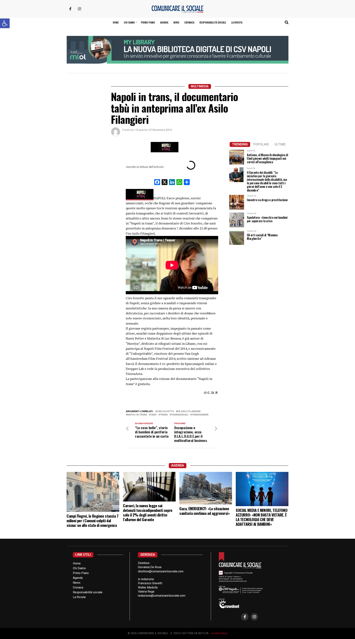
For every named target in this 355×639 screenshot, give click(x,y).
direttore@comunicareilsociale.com (160, 571)
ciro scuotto (165, 411)
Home (116, 22)
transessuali (179, 415)
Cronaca (189, 22)
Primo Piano (148, 22)
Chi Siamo (79, 568)
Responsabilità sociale (213, 22)
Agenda (164, 22)
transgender (200, 415)
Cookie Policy (219, 633)
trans (164, 415)
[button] (5, 23)
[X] (164, 182)
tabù (153, 415)
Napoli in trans (137, 415)
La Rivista (236, 22)
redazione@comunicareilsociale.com (161, 595)
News (176, 22)
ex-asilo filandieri (189, 411)
